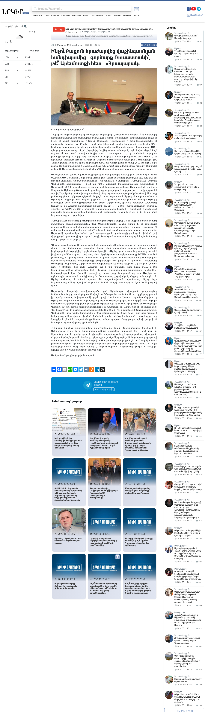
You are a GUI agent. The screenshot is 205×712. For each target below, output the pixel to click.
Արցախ (108, 15)
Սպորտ (136, 15)
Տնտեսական (65, 15)
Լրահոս (171, 27)
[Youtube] (193, 8)
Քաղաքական (37, 15)
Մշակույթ (127, 15)
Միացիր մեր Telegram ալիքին (105, 383)
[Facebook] (189, 8)
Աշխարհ (86, 15)
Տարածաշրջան (97, 15)
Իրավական (76, 15)
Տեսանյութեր (197, 15)
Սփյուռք (117, 15)
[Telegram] (199, 8)
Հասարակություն (52, 15)
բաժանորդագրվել (104, 389)
